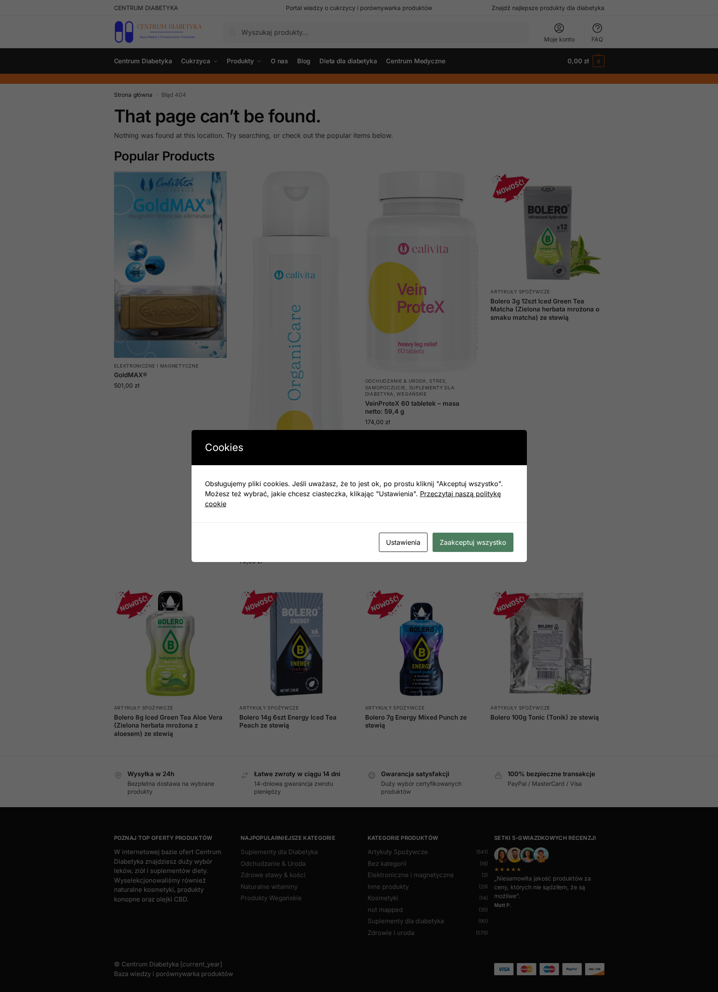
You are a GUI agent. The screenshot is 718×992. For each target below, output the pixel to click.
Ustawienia (403, 542)
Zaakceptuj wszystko (473, 542)
